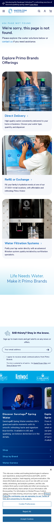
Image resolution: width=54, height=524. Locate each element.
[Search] (39, 11)
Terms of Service (12, 366)
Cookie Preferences (27, 504)
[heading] (27, 116)
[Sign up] (47, 349)
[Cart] (50, 11)
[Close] (51, 470)
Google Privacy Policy (40, 363)
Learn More (34, 5)
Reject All (27, 511)
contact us (7, 41)
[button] (45, 11)
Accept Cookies (27, 519)
